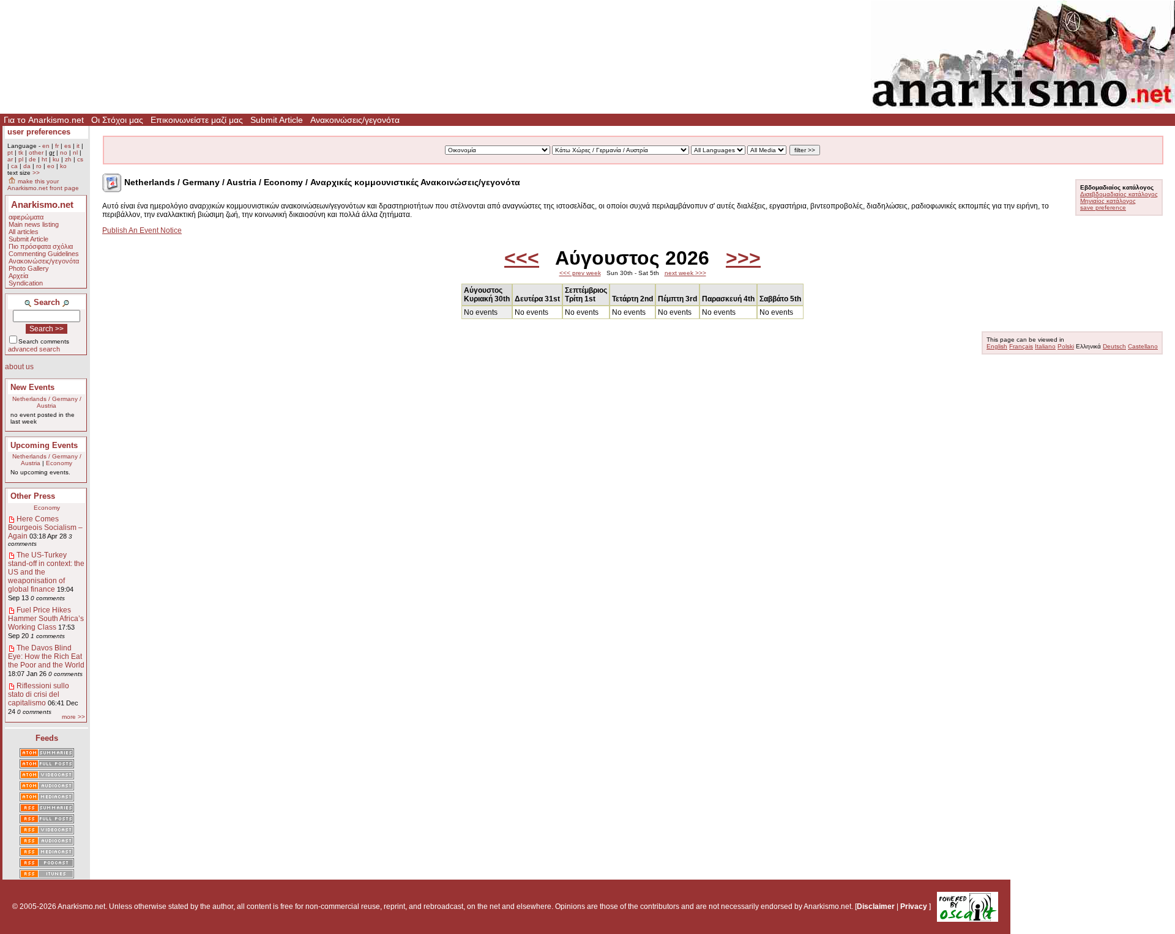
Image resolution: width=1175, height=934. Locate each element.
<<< (521, 258)
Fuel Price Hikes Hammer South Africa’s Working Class (46, 618)
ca (14, 166)
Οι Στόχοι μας (117, 120)
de (32, 159)
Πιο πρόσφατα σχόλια (41, 246)
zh (68, 159)
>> (36, 172)
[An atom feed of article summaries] (47, 753)
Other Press (32, 496)
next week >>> (685, 273)
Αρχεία (18, 275)
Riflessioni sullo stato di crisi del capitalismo (38, 694)
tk (20, 152)
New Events (32, 387)
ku (56, 159)
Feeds (46, 738)
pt (10, 152)
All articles (24, 231)
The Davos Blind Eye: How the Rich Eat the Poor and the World (46, 656)
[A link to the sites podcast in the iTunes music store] (47, 874)
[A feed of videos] (47, 775)
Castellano (1143, 346)
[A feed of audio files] (47, 786)
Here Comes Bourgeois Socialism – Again (45, 527)
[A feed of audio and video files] (47, 797)
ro (39, 166)
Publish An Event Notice (142, 230)
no (63, 152)
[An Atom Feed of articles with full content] (47, 764)
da (27, 166)
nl (75, 152)
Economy (59, 463)
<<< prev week (580, 273)
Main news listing (34, 224)
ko (63, 166)
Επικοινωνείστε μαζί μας (197, 120)
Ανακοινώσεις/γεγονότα (355, 120)
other (36, 152)
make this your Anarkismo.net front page (43, 184)
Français (1021, 346)
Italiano (1045, 346)
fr (57, 145)
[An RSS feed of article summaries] (47, 808)
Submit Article (276, 120)
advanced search (34, 349)
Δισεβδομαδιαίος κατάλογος (1119, 194)
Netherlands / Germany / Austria (46, 402)
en (46, 145)
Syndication (26, 283)
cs (80, 159)
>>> (743, 258)
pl (20, 159)
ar (10, 159)
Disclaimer (876, 906)
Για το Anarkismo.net (44, 120)
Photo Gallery (29, 268)
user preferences (38, 131)
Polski (1066, 346)
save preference (1103, 207)
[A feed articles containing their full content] (47, 819)
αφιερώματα (26, 217)
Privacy (913, 906)
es (67, 145)
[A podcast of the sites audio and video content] (47, 863)
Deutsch (1114, 346)
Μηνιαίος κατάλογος (1108, 200)
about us (19, 366)
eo (50, 166)
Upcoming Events (44, 445)
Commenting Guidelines (44, 253)
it (78, 145)
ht (44, 159)
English (997, 346)
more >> (73, 716)
